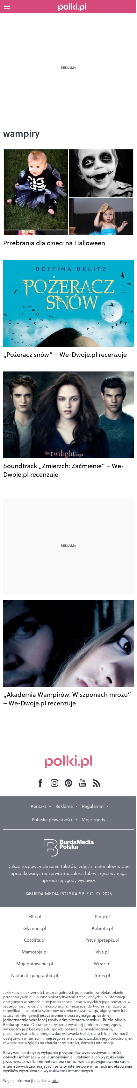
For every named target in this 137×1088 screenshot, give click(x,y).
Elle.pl (34, 916)
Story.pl (102, 975)
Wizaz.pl (102, 963)
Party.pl (102, 916)
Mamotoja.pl (35, 952)
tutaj (55, 1080)
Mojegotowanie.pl (34, 963)
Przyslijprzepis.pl (102, 940)
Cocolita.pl (35, 940)
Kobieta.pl (102, 928)
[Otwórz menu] (7, 6)
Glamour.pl (34, 928)
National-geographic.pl (34, 975)
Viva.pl (102, 952)
